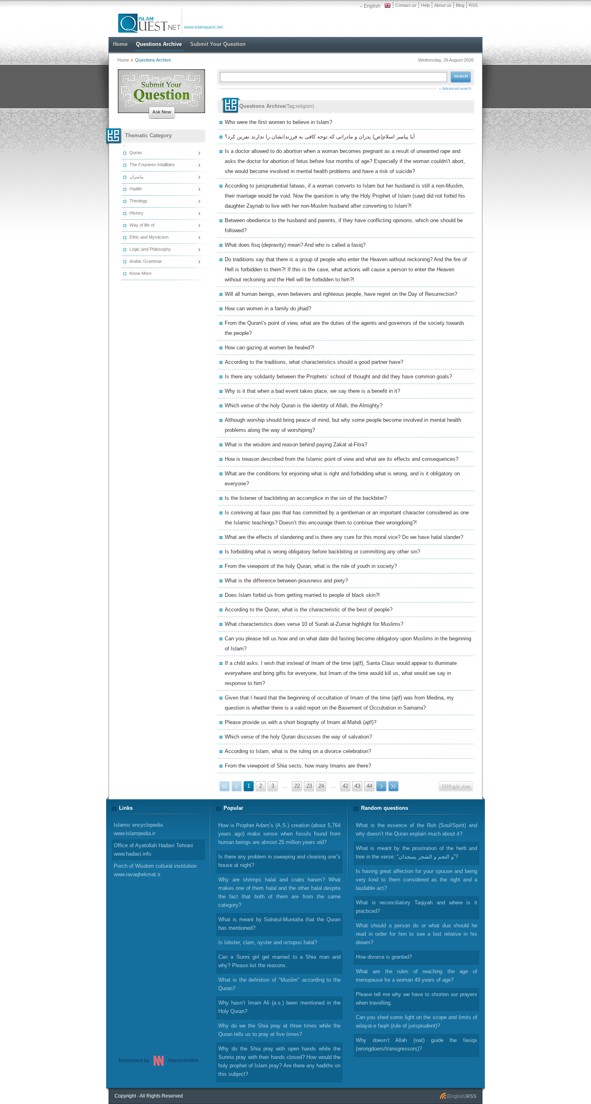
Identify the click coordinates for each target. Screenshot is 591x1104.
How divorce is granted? (384, 957)
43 (357, 786)
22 (297, 786)
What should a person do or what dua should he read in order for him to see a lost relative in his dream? (416, 933)
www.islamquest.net (203, 27)
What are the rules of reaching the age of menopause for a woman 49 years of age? (416, 975)
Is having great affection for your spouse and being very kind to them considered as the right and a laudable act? (416, 879)
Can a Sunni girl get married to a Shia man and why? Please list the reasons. (279, 961)
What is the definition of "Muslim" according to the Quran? (279, 984)
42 (345, 786)
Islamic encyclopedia (138, 829)
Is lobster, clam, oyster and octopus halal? (267, 942)
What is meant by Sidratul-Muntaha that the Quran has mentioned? (279, 923)
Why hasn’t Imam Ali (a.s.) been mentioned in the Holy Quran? (279, 1007)
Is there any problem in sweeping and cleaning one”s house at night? (279, 861)
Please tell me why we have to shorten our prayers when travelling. (416, 998)
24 (321, 786)
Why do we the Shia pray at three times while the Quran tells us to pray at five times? (279, 1030)
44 (369, 786)
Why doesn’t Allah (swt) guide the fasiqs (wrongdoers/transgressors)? (416, 1044)
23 (309, 786)
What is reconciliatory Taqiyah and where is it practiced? (416, 907)
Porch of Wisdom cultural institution (155, 870)
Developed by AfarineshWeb (159, 1060)
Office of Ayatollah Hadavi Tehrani (153, 849)
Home (123, 60)
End (393, 786)
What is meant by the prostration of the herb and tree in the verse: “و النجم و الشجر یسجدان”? (416, 852)
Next (381, 786)
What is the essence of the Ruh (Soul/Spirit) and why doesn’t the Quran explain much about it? (416, 829)
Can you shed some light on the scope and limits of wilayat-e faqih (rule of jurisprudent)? (416, 1021)
